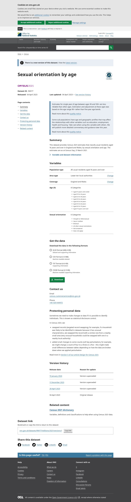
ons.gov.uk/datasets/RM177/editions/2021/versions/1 (41, 430)
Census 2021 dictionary (62, 409)
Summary (24, 106)
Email (65, 445)
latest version (71, 63)
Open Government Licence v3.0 (64, 497)
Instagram (80, 471)
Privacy (20, 474)
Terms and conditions (26, 478)
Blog (111, 36)
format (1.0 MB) (61, 258)
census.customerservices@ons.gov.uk (65, 296)
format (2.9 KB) (66, 271)
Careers (50, 471)
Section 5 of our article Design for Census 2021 (79, 355)
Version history (26, 125)
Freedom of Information (56, 481)
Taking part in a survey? (104, 40)
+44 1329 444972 (56, 302)
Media (101, 36)
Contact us (24, 117)
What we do (51, 467)
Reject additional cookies (58, 22)
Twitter (39, 445)
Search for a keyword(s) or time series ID (33, 47)
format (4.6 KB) (60, 264)
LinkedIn (52, 445)
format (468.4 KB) (64, 251)
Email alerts (80, 488)
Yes (43, 455)
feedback (44, 29)
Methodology (93, 36)
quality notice (75, 113)
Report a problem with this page (99, 455)
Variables (24, 110)
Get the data (25, 114)
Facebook (26, 445)
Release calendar (82, 36)
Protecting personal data (30, 121)
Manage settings (79, 22)
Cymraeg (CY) (109, 33)
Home (21, 39)
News (49, 478)
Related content (26, 128)
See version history (83, 94)
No (47, 455)
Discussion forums (83, 485)
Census (26, 54)
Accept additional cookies (31, 22)
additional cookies (41, 15)
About (107, 36)
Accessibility (23, 467)
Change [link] (110, 175)
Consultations (81, 481)
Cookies (21, 471)
